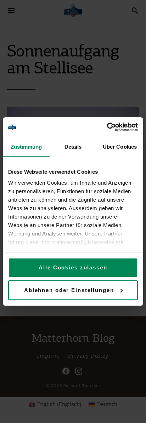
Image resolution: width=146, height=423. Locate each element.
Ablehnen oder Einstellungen (69, 290)
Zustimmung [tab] (26, 147)
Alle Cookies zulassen (73, 267)
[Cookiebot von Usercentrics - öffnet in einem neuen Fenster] (107, 127)
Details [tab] (73, 147)
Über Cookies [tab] (120, 147)
